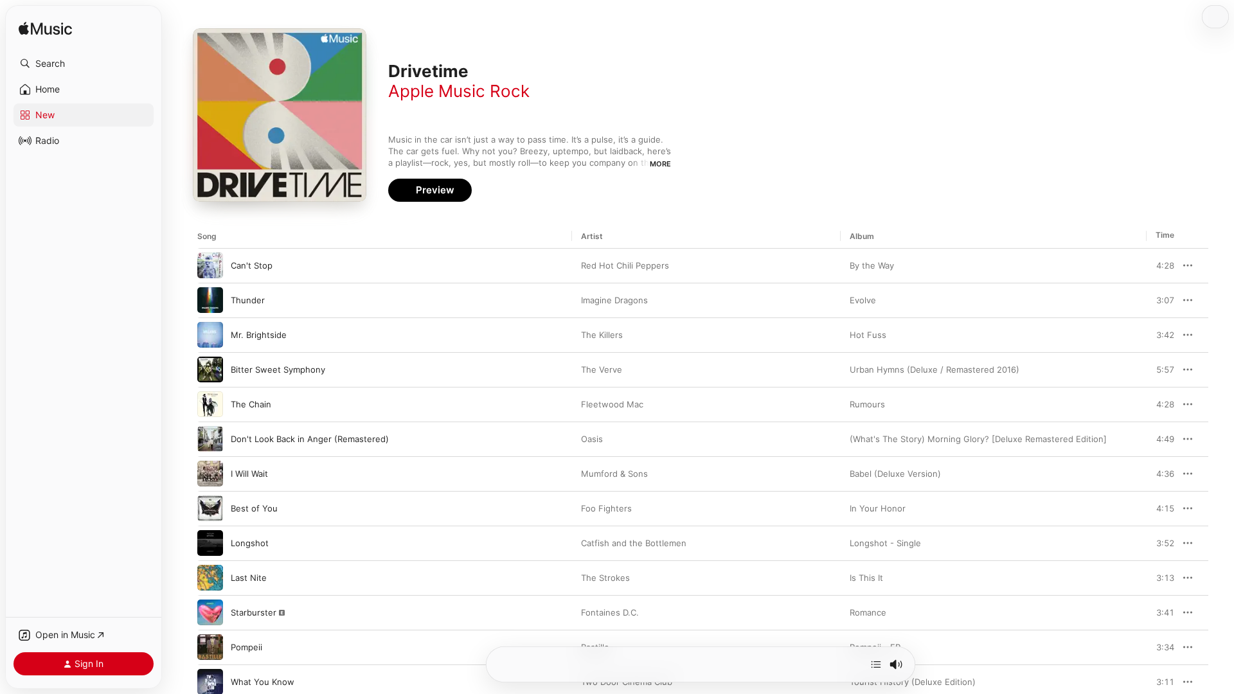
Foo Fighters (606, 508)
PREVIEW (1160, 265)
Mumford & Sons (614, 473)
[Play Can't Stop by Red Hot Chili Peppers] (210, 265)
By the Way (872, 265)
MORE (660, 163)
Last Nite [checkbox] (249, 578)
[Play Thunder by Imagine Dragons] (210, 300)
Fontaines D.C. (610, 612)
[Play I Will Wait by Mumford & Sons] (210, 473)
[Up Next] (876, 664)
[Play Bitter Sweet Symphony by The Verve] (210, 369)
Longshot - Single (885, 543)
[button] (83, 64)
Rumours (867, 404)
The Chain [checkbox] (251, 404)
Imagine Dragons (614, 300)
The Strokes (605, 578)
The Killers (602, 335)
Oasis (592, 439)
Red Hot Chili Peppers (625, 265)
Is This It (866, 578)
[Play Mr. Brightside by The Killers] (210, 335)
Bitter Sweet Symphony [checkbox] (278, 369)
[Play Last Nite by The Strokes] (210, 578)
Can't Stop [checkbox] (252, 265)
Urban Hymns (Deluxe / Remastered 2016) (934, 369)
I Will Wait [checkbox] (249, 473)
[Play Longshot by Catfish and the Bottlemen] (210, 543)
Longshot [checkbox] (250, 543)
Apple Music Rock (459, 91)
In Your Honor (878, 508)
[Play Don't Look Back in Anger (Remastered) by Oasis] (210, 439)
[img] (45, 29)
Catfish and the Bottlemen (633, 543)
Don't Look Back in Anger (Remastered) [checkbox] (310, 439)
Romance (868, 612)
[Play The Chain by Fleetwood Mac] (210, 404)
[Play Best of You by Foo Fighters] (210, 508)
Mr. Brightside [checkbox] (259, 335)
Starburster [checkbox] (253, 612)
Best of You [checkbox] (254, 508)
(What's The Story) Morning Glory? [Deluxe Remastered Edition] (978, 439)
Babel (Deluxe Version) (895, 473)
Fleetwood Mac (612, 404)
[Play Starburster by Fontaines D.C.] (210, 612)
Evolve (863, 300)
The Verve (601, 369)
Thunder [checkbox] (248, 300)
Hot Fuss (868, 335)
